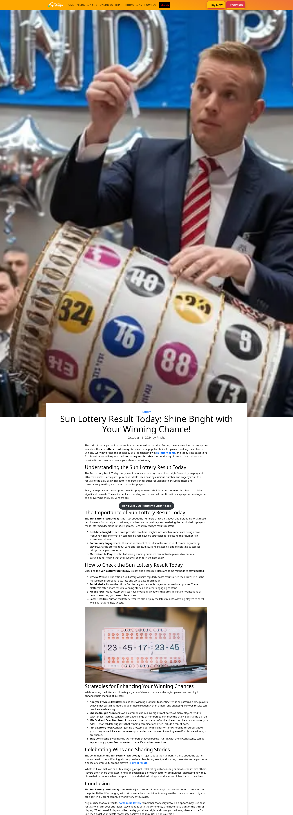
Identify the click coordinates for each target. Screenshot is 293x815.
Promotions (133, 5)
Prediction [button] (235, 5)
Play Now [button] (216, 5)
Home (70, 5)
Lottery (146, 411)
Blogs (165, 5)
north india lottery (130, 803)
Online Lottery (110, 5)
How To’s (150, 5)
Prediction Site (86, 5)
